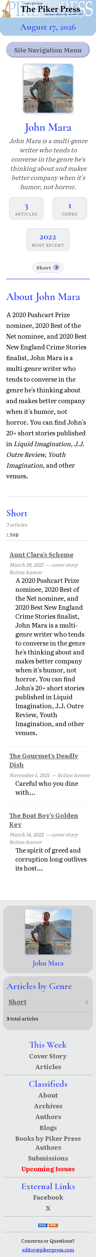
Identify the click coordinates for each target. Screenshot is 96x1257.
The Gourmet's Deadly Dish (43, 760)
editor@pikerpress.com (48, 1249)
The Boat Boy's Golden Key (43, 820)
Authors (48, 1116)
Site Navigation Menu (48, 49)
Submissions (48, 1157)
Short (47, 267)
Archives (48, 1105)
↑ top (12, 534)
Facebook (48, 1196)
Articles (48, 1066)
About (48, 1094)
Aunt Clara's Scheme (41, 554)
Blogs (48, 1127)
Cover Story (48, 1055)
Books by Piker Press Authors (48, 1143)
